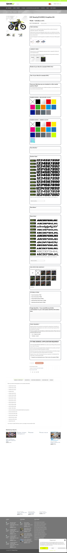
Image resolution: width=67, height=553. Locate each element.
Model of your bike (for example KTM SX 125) (42, 66)
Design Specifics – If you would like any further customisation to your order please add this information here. (44, 310)
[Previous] (8, 24)
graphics (42, 527)
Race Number (34, 147)
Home (7, 11)
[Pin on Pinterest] (36, 372)
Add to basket (39, 363)
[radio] (32, 41)
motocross (43, 532)
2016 (43, 522)
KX (34, 369)
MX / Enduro (8, 8)
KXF (36, 369)
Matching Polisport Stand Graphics (38, 300)
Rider (48, 8)
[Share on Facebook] (30, 372)
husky (37, 529)
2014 (38, 522)
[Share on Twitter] (32, 372)
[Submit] (50, 4)
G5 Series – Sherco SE (42, 512)
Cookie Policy (51, 550)
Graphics (15, 11)
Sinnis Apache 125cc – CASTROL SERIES (32, 513)
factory (44, 525)
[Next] (26, 24)
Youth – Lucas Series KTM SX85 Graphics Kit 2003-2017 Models (11, 440)
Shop (11, 11)
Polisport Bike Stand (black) (37, 298)
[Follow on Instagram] (59, 0)
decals (35, 525)
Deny (53, 548)
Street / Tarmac (16, 8)
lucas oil (36, 532)
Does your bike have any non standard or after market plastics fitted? (44, 85)
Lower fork (42, 530)
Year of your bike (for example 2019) (39, 75)
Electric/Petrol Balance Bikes (32, 8)
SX (45, 534)
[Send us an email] (60, 0)
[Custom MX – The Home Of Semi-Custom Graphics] (10, 4)
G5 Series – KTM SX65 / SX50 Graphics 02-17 (22, 513)
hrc (35, 529)
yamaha (36, 539)
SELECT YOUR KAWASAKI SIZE (34, 23)
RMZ (41, 534)
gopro (39, 527)
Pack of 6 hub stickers (36, 294)
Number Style (34, 156)
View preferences (61, 548)
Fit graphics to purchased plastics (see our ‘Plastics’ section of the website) (45, 357)
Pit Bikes (23, 8)
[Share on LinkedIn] (38, 372)
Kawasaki (34, 368)
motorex (36, 534)
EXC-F (41, 525)
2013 (35, 522)
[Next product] (58, 12)
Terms (54, 550)
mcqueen (39, 532)
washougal (36, 537)
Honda (45, 527)
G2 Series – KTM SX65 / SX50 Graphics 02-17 (55, 443)
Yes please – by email (35, 335)
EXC (38, 525)
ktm (35, 530)
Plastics (43, 8)
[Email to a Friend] (34, 372)
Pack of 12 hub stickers (36, 296)
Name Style (33, 216)
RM (38, 534)
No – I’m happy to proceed (36, 334)
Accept (44, 548)
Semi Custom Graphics (22, 11)
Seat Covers (53, 8)
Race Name (33, 207)
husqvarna (40, 529)
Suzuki (43, 534)
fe (36, 527)
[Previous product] (60, 12)
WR (39, 537)
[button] (64, 540)
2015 (41, 522)
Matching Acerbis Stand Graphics (38, 302)
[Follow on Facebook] (58, 0)
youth (39, 539)
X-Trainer (42, 537)
